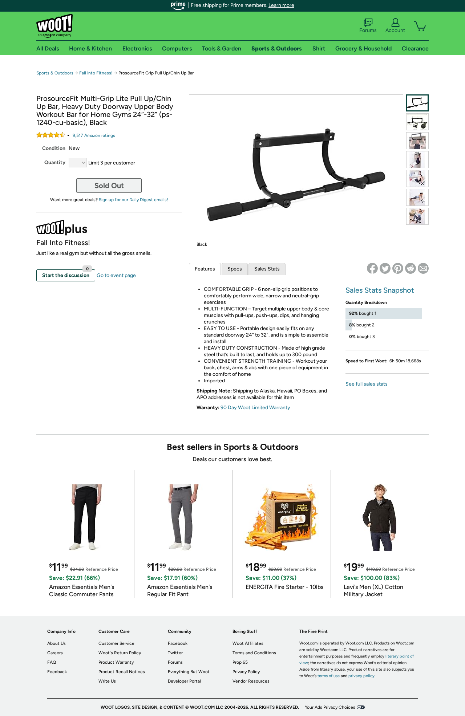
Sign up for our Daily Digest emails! (133, 199)
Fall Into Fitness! (96, 73)
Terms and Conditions (254, 652)
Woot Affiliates (247, 643)
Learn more (281, 5)
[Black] (417, 102)
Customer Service (116, 643)
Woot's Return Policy (119, 652)
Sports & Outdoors (54, 73)
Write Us (107, 681)
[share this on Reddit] (410, 268)
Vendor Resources (251, 681)
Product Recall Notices (121, 671)
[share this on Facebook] (372, 268)
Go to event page (116, 275)
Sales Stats (267, 269)
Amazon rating (94, 135)
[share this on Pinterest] (397, 268)
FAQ (51, 662)
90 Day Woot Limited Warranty (255, 407)
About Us (56, 643)
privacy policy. (361, 676)
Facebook (177, 643)
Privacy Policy (246, 671)
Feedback (57, 671)
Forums (368, 30)
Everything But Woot (189, 671)
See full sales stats (366, 384)
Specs (234, 269)
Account (395, 30)
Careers (55, 652)
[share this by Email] (423, 268)
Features (205, 269)
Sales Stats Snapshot (379, 290)
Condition (53, 148)
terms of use (329, 676)
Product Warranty (116, 662)
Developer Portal (184, 681)
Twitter (175, 652)
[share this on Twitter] (385, 268)
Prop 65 (240, 662)
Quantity (54, 162)
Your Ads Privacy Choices (330, 707)
